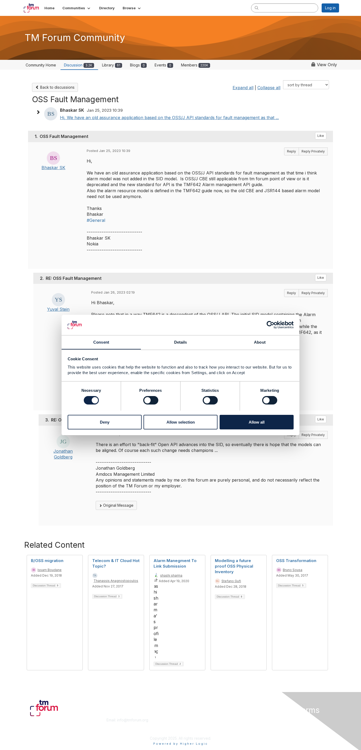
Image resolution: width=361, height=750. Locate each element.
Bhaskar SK (53, 167)
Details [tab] (180, 342)
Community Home (41, 65)
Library (111, 65)
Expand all (243, 87)
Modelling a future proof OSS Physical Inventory (234, 566)
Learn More (193, 725)
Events (163, 65)
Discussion (78, 65)
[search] (256, 7)
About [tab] (260, 342)
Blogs (137, 65)
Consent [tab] (101, 342)
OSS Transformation (296, 560)
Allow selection (180, 422)
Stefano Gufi (231, 581)
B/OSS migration (47, 560)
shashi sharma (171, 575)
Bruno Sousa (292, 570)
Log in (330, 8)
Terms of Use (271, 725)
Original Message (117, 505)
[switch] (150, 400)
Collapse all (268, 87)
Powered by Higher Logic (180, 743)
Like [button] (320, 136)
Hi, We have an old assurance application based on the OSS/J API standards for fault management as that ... (169, 117)
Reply (291, 151)
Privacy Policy (271, 730)
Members (194, 65)
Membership (193, 720)
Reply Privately (313, 151)
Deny (104, 422)
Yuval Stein (58, 309)
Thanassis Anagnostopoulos (116, 581)
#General (96, 220)
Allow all (257, 422)
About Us (267, 720)
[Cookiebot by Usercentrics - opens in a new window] (270, 325)
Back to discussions (57, 87)
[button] (76, 8)
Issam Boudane (50, 570)
